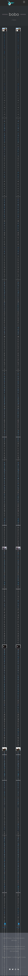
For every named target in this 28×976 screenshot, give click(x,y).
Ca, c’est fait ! (4, 562)
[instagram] (15, 969)
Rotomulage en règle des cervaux (4, 858)
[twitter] (12, 969)
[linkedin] (18, 969)
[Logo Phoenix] (11, 1)
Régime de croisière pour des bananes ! (4, 675)
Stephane (4, 63)
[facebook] (10, 969)
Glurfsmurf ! (4, 290)
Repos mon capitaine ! (4, 476)
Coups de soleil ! (4, 209)
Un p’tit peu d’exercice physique (4, 774)
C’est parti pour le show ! (4, 389)
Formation (4, 87)
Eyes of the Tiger (4, 44)
